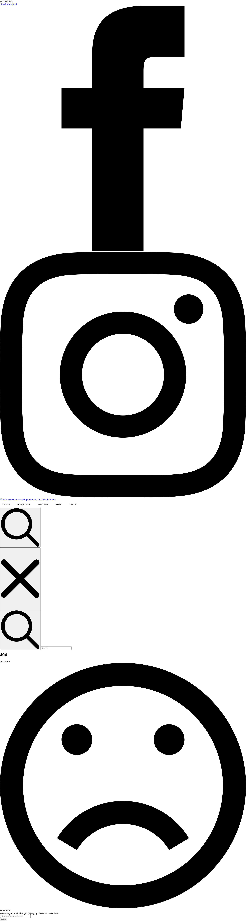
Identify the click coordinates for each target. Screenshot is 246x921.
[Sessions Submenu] (12, 504)
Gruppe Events (23, 504)
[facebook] (123, 250)
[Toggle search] (20, 527)
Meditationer (43, 504)
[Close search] (20, 579)
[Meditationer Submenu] (51, 504)
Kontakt (72, 504)
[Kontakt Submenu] (78, 504)
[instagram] (123, 496)
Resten (59, 504)
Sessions (6, 504)
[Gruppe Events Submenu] (32, 504)
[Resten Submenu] (64, 504)
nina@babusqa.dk (8, 4)
